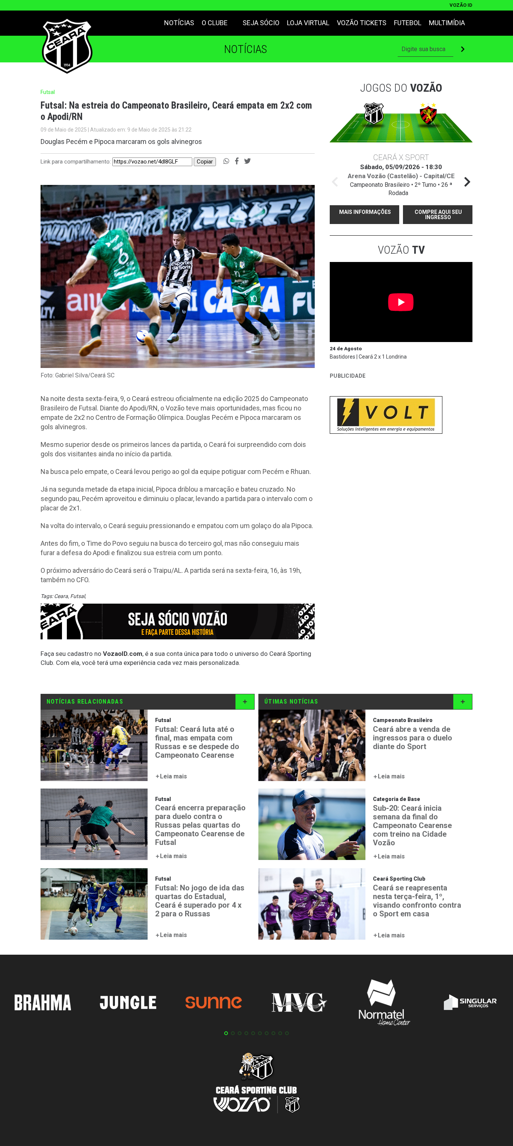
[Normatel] (384, 1003)
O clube (215, 23)
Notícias (179, 23)
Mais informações (365, 212)
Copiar (205, 161)
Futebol (407, 23)
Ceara (61, 596)
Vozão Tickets (361, 23)
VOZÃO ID (461, 5)
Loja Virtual (308, 23)
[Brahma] (43, 1004)
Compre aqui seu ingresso (438, 214)
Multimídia (447, 23)
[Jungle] (128, 1004)
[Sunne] (214, 1003)
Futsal (77, 596)
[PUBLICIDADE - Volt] (386, 416)
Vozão (401, 249)
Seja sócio (261, 23)
